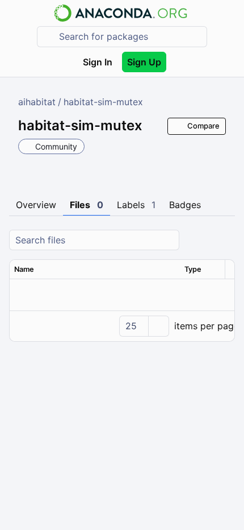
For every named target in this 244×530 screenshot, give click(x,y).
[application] (122, 325)
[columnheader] (95, 269)
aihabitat (37, 101)
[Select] (158, 326)
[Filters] (224, 240)
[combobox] (130, 37)
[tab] (36, 205)
